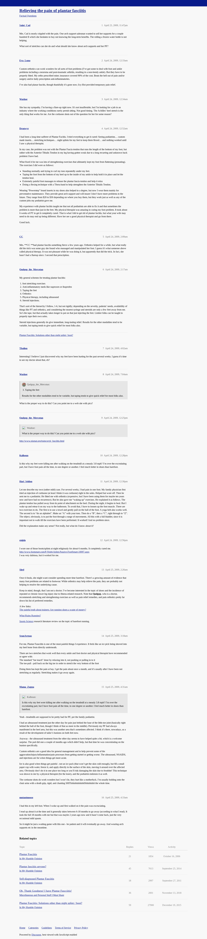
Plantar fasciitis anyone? (32, 866)
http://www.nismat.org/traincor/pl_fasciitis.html (41, 441)
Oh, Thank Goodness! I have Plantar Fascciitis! (45, 890)
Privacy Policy (81, 927)
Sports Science (26, 621)
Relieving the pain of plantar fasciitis (52, 10)
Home (22, 927)
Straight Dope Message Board (16, 3)
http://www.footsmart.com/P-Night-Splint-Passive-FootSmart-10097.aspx (54, 552)
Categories (33, 927)
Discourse (36, 934)
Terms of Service (63, 927)
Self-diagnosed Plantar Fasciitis (36, 878)
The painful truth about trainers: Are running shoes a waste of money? (52, 609)
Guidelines (47, 927)
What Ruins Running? (30, 615)
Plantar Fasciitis (28, 854)
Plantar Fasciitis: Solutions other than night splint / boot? (46, 335)
